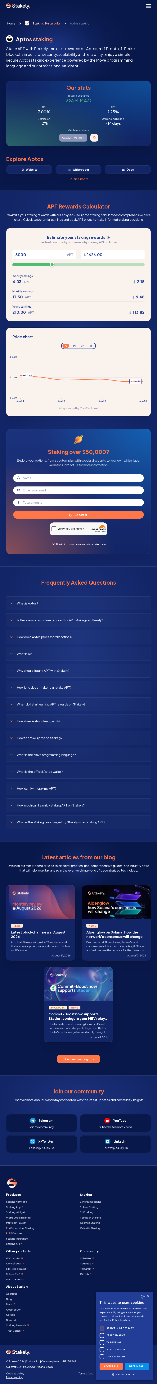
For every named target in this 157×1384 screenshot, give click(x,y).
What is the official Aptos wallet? (40, 772)
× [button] (147, 1296)
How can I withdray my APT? (36, 788)
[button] (124, 1374)
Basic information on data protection (81, 544)
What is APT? (26, 654)
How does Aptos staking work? (39, 721)
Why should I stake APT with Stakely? (43, 671)
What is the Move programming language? (46, 755)
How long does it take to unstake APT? (44, 687)
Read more (126, 1320)
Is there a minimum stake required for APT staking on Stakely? (60, 620)
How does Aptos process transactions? (45, 637)
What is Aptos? (27, 603)
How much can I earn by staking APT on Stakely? (51, 805)
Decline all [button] (137, 1366)
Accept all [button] (111, 1366)
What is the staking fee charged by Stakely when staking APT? (61, 822)
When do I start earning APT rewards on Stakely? (51, 704)
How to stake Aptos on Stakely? (39, 738)
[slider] (52, 264)
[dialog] (124, 1336)
